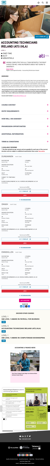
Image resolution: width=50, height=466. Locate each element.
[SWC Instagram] (25, 436)
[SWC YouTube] (20, 436)
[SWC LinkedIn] (23, 436)
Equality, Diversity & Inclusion (12, 459)
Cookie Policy (31, 459)
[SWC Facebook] (27, 436)
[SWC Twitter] (30, 436)
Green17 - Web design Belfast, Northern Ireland (25, 463)
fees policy (42, 151)
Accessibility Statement (23, 459)
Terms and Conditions (39, 459)
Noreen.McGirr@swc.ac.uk (19, 95)
